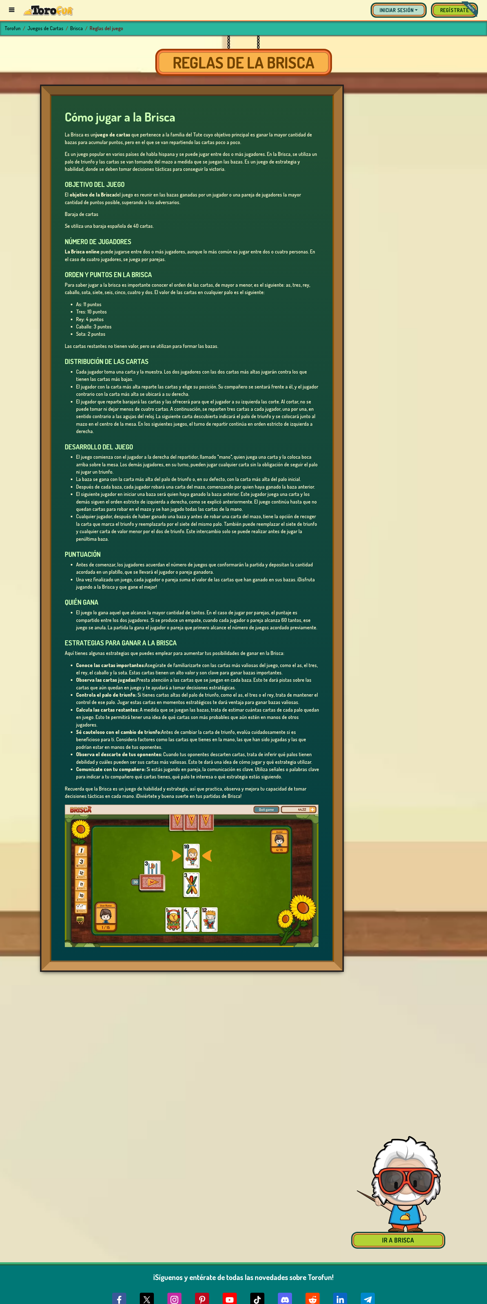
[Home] (48, 10)
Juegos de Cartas (45, 28)
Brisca (76, 28)
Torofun (13, 28)
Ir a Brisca (398, 1240)
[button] (398, 10)
